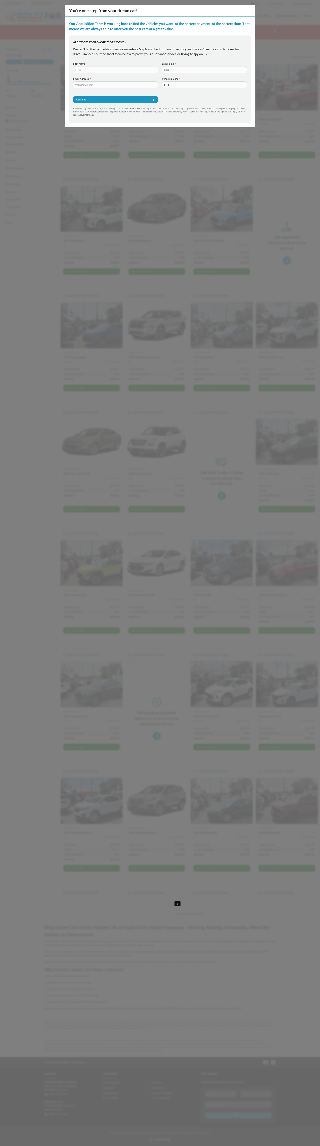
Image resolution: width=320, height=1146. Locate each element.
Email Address (82, 78)
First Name (80, 63)
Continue (81, 99)
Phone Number (171, 78)
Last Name (169, 63)
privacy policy (135, 108)
